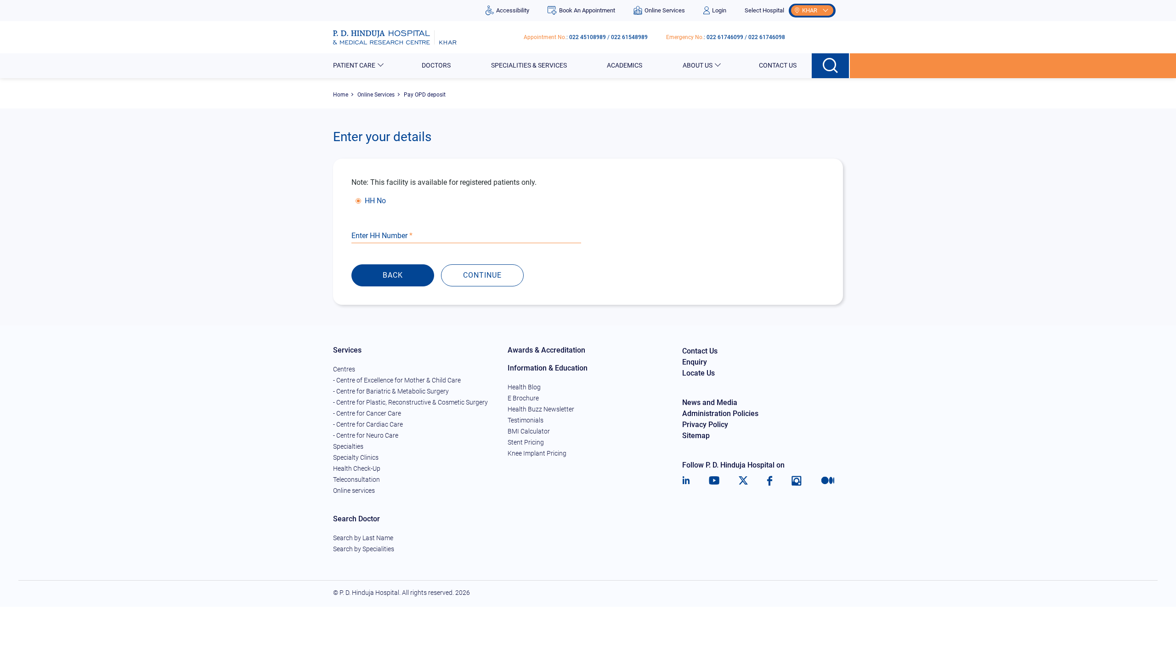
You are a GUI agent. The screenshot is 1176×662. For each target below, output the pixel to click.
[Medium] (827, 480)
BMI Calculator (529, 431)
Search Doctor (356, 518)
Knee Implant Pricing (537, 453)
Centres (344, 369)
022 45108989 (587, 37)
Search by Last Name (363, 538)
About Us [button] (697, 65)
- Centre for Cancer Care (367, 413)
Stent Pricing (526, 442)
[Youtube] (714, 480)
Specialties (348, 446)
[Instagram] (796, 480)
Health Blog (524, 387)
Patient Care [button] (354, 65)
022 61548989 (629, 37)
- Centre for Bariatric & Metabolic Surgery (391, 391)
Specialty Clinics (356, 457)
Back (393, 275)
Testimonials (525, 420)
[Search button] (831, 65)
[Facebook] (770, 480)
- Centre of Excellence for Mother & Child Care (397, 380)
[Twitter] (743, 480)
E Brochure (523, 398)
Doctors (436, 65)
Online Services (665, 10)
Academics (624, 65)
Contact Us (778, 65)
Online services (354, 490)
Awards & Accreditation (546, 350)
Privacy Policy (705, 424)
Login (719, 10)
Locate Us (698, 373)
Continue (482, 275)
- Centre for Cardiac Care (368, 424)
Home (340, 94)
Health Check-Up (356, 468)
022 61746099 (725, 37)
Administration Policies (720, 413)
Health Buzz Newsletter (541, 409)
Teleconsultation (356, 479)
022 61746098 (766, 37)
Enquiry (694, 362)
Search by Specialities (363, 549)
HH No (375, 200)
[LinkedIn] (686, 480)
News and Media (709, 402)
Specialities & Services (529, 65)
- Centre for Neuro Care (365, 435)
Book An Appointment (587, 10)
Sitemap (696, 435)
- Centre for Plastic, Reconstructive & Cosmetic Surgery (410, 402)
